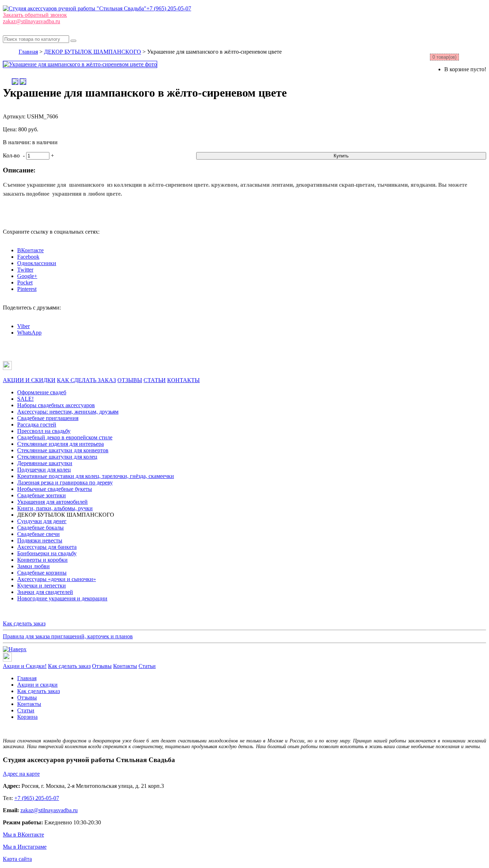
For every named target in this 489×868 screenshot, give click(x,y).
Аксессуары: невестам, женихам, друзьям (67, 412)
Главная (28, 52)
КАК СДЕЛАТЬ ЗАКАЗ (86, 380)
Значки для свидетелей (45, 592)
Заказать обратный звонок (35, 15)
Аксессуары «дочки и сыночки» (56, 579)
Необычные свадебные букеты (54, 489)
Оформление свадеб (41, 392)
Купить (341, 156)
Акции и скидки (37, 685)
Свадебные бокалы (40, 528)
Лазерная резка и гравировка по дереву (65, 482)
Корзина (27, 717)
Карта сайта (17, 859)
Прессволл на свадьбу (44, 431)
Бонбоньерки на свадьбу (47, 553)
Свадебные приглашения (47, 418)
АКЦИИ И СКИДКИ (29, 380)
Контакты (125, 666)
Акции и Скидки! (25, 666)
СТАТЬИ (155, 380)
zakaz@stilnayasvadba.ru (31, 21)
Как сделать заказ (24, 623)
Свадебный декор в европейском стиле (64, 437)
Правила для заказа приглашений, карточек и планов (68, 636)
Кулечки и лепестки (41, 585)
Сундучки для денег (42, 521)
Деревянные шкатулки (44, 463)
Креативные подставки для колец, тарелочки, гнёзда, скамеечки (95, 476)
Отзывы (102, 666)
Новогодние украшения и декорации (62, 598)
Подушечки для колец (44, 470)
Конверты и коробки (42, 560)
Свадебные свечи (38, 534)
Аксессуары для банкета (47, 547)
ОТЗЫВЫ (129, 380)
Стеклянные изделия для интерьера (60, 444)
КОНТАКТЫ (183, 380)
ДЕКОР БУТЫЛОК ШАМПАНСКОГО (92, 52)
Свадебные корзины (42, 573)
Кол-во (11, 155)
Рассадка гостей (36, 424)
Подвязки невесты (39, 540)
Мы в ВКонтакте (23, 835)
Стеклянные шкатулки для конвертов (62, 450)
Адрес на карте (21, 774)
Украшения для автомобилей (52, 502)
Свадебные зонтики (41, 495)
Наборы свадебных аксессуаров (56, 405)
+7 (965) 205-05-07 (168, 8)
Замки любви (33, 566)
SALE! (25, 399)
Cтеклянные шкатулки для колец (57, 457)
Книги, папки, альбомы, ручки (55, 508)
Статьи (147, 666)
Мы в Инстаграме (25, 847)
